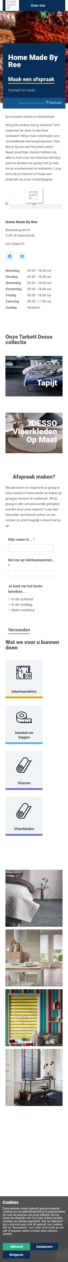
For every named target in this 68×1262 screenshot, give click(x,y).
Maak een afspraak (31, 79)
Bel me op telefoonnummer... (31, 563)
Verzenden (19, 629)
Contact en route (21, 90)
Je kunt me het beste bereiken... (25, 589)
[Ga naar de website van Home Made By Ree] (9, 256)
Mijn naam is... (21, 539)
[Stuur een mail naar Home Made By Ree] (22, 256)
